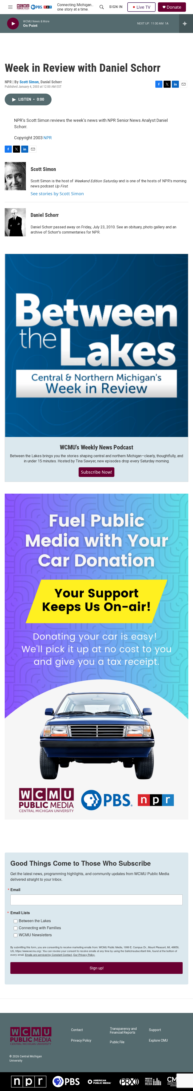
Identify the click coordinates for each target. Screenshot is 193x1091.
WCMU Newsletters (35, 934)
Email (15, 890)
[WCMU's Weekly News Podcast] (96, 345)
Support (155, 1030)
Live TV (143, 7)
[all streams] (186, 23)
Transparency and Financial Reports (123, 1030)
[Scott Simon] (15, 176)
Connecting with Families (40, 927)
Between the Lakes (35, 920)
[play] (13, 23)
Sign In (116, 7)
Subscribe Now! (96, 472)
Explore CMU (158, 1040)
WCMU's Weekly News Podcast (96, 447)
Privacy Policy (81, 1040)
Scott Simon (29, 81)
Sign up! (97, 968)
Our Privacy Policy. (84, 954)
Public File (117, 1042)
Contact (77, 1030)
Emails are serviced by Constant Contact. (48, 954)
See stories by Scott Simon (57, 193)
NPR (48, 137)
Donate (174, 7)
